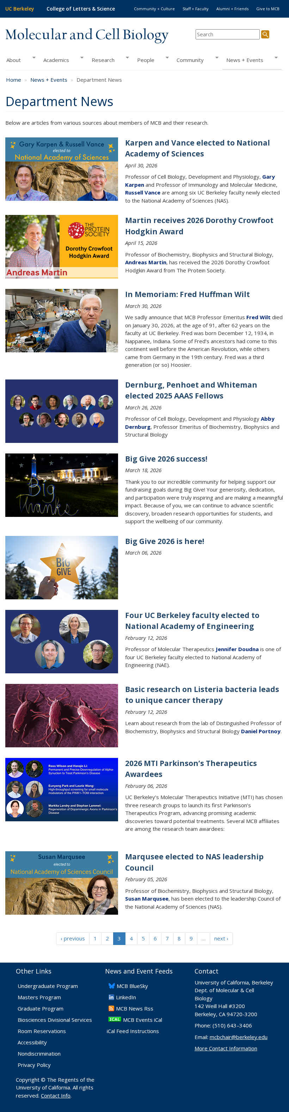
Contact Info (55, 1095)
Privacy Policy (34, 1064)
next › (221, 938)
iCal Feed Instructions (133, 1030)
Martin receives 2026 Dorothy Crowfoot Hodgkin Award (199, 225)
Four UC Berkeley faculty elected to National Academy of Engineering (192, 620)
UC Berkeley (19, 8)
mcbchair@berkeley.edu (239, 1036)
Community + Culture (154, 8)
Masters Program (39, 997)
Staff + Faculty (196, 8)
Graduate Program (40, 1008)
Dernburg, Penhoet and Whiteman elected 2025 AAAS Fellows (191, 390)
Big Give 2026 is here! (164, 541)
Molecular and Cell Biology (86, 35)
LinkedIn (126, 997)
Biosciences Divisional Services (55, 1019)
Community (188, 60)
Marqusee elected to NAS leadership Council (194, 862)
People (143, 60)
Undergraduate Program (48, 985)
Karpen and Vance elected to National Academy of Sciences (197, 148)
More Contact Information (226, 1048)
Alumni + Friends (232, 8)
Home (13, 79)
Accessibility (32, 1042)
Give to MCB (267, 8)
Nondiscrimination (39, 1053)
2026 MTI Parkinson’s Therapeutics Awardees (191, 768)
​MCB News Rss (134, 1008)
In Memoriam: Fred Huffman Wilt (187, 294)
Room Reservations (42, 1030)
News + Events (242, 60)
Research (101, 60)
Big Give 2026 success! (166, 459)
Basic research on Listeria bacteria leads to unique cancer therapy (202, 694)
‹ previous (73, 938)
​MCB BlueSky (132, 985)
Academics (54, 60)
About (13, 60)
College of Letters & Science (81, 8)
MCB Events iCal (142, 1019)
